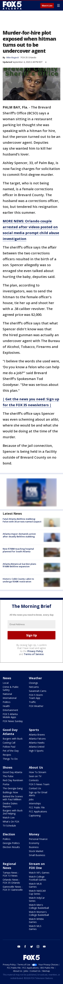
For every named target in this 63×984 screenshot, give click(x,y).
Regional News (9, 866)
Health (6, 706)
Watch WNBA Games (36, 920)
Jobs (31, 799)
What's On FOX (11, 821)
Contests (34, 780)
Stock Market (36, 851)
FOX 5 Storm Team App (36, 696)
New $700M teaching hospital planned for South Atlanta (18, 550)
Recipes (7, 754)
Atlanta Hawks (37, 742)
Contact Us (35, 788)
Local (6, 682)
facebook (25, 946)
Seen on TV (35, 776)
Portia (6, 784)
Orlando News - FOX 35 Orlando (11, 881)
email (44, 946)
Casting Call (9, 742)
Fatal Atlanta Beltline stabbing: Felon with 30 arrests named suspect (22, 520)
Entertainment (10, 710)
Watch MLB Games (35, 885)
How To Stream (37, 772)
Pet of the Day (11, 750)
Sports (34, 730)
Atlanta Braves (37, 734)
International (9, 698)
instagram (38, 946)
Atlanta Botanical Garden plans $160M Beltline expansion (19, 565)
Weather (35, 678)
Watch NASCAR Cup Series (37, 892)
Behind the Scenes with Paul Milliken (13, 798)
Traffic (32, 702)
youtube (19, 946)
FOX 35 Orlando (28, 57)
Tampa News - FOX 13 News (11, 874)
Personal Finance (38, 839)
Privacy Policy (35, 651)
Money (34, 834)
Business (34, 847)
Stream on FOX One (37, 866)
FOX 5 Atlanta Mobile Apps (10, 715)
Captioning (34, 815)
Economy (34, 843)
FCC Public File (37, 807)
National (7, 694)
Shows (7, 767)
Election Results (11, 847)
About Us (36, 767)
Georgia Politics (11, 843)
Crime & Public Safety (11, 688)
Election (9, 834)
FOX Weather (36, 706)
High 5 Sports (36, 750)
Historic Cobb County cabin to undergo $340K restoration (18, 580)
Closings (33, 682)
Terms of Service (34, 654)
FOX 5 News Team (39, 784)
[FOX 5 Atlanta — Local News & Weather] (12, 5)
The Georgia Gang (13, 788)
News (7, 678)
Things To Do (10, 758)
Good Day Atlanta (10, 732)
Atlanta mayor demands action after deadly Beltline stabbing (19, 535)
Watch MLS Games (35, 927)
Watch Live (47, 6)
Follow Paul (9, 746)
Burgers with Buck (13, 738)
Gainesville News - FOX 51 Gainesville (13, 888)
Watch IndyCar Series (37, 899)
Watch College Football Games (37, 878)
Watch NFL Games (39, 872)
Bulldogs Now (10, 792)
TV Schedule (9, 825)
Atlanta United (36, 746)
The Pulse (8, 776)
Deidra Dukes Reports (10, 805)
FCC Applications (38, 811)
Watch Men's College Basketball (39, 906)
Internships (35, 803)
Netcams (34, 686)
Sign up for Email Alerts (38, 794)
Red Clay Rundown (13, 780)
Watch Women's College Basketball (39, 913)
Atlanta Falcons (37, 738)
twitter (31, 946)
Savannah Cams (37, 690)
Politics (6, 702)
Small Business (37, 855)
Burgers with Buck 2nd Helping (13, 812)
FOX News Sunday (13, 721)
